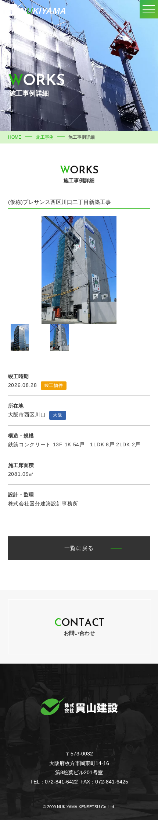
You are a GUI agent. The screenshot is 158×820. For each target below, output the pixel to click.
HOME (14, 137)
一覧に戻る (79, 548)
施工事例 (45, 137)
